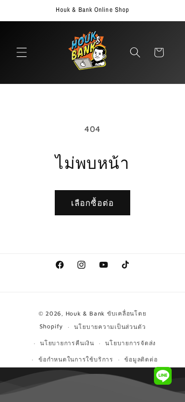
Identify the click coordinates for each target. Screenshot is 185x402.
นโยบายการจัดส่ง (130, 343)
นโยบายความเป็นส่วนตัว (110, 326)
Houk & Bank (85, 313)
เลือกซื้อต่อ (92, 202)
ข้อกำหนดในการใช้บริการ (75, 359)
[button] (22, 52)
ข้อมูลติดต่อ (140, 359)
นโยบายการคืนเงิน (67, 343)
